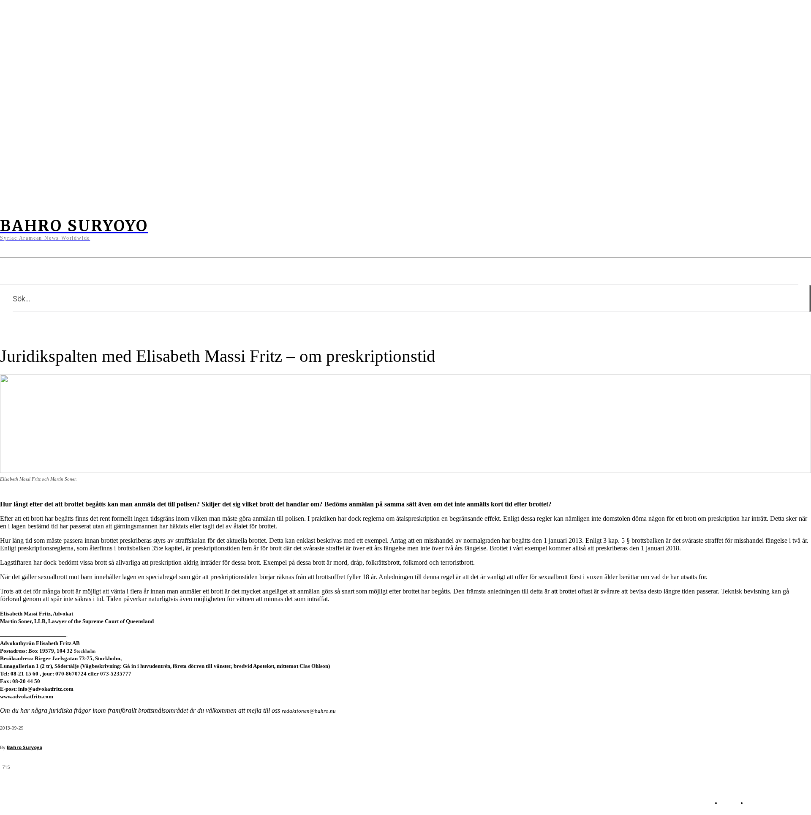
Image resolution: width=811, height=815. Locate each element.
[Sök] (810, 298)
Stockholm (84, 651)
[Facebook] (180, 229)
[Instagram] (196, 229)
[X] (213, 229)
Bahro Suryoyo (24, 747)
